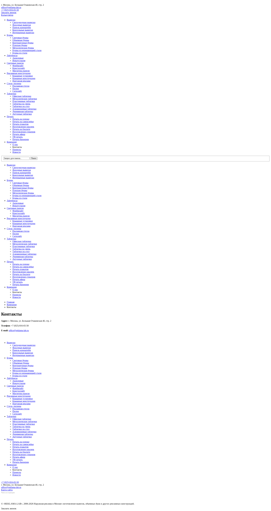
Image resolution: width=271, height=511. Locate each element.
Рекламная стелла (20, 86)
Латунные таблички (22, 114)
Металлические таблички (24, 99)
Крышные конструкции (23, 78)
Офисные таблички (21, 96)
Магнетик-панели (21, 71)
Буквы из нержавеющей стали (26, 50)
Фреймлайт (17, 65)
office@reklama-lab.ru (11, 7)
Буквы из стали (19, 53)
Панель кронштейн (21, 27)
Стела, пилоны (14, 83)
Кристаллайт (18, 68)
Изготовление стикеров (23, 132)
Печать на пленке (20, 119)
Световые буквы (20, 37)
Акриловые (18, 58)
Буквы (10, 35)
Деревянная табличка (22, 111)
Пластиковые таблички (23, 101)
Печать (10, 116)
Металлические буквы (23, 48)
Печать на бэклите (21, 129)
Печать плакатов (20, 124)
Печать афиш (18, 134)
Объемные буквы (20, 40)
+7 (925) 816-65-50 (10, 10)
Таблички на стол (20, 106)
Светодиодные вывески (23, 22)
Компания (12, 142)
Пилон (15, 88)
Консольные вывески (22, 30)
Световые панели (15, 63)
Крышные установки (22, 76)
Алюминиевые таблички (24, 109)
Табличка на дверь (21, 104)
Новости (16, 152)
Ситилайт (17, 91)
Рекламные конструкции (19, 73)
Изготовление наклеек (23, 126)
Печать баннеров (20, 139)
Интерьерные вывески (23, 32)
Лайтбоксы (12, 55)
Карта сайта (7, 490)
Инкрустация (18, 60)
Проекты (16, 149)
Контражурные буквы (22, 43)
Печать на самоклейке (23, 121)
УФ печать (17, 137)
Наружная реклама (21, 81)
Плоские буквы (19, 45)
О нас (15, 144)
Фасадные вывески (21, 25)
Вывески (11, 20)
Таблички (11, 93)
